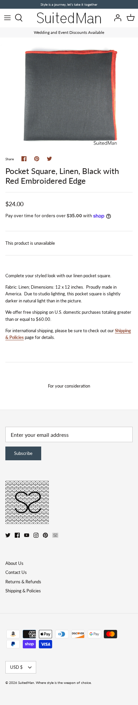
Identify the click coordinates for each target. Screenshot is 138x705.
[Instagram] (36, 535)
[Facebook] (17, 535)
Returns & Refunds (23, 581)
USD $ (16, 667)
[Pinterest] (45, 535)
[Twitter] (7, 535)
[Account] (116, 17)
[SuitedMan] (69, 18)
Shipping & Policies (23, 590)
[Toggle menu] (7, 17)
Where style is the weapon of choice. (63, 683)
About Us (14, 563)
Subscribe (23, 453)
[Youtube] (26, 535)
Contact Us (16, 572)
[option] (69, 96)
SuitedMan (26, 683)
